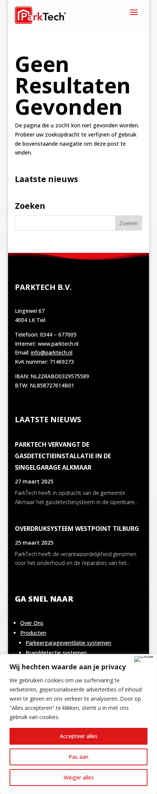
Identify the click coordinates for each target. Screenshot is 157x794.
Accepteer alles (79, 736)
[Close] (144, 659)
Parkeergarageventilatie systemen (68, 642)
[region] (78, 724)
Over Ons (31, 622)
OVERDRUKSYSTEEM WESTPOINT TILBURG (77, 528)
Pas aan (78, 756)
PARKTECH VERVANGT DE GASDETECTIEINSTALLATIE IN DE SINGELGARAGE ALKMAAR (63, 456)
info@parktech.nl (51, 352)
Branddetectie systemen (56, 652)
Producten (33, 632)
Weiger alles (79, 777)
